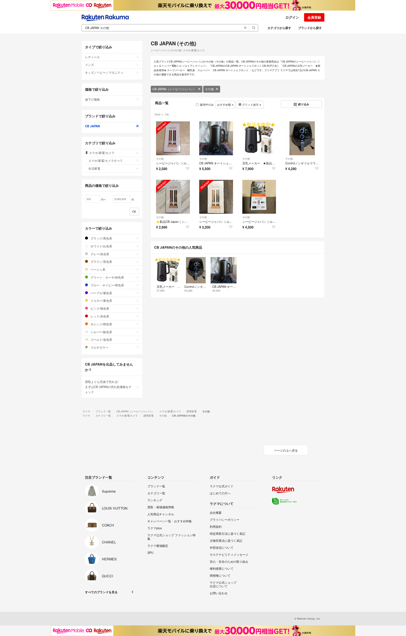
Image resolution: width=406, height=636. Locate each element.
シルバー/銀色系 (101, 332)
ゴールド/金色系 (101, 339)
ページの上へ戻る (286, 450)
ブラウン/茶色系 (101, 261)
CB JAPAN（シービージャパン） (174, 89)
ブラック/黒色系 (101, 238)
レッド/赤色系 (99, 316)
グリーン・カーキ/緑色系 (107, 277)
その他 (209, 89)
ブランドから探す (310, 28)
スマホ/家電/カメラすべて (105, 160)
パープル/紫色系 (101, 293)
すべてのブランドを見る (101, 592)
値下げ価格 (92, 99)
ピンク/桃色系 (99, 308)
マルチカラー (99, 347)
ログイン (292, 17)
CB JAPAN (92, 126)
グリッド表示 (250, 105)
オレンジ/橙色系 (101, 324)
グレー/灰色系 (99, 254)
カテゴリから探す (279, 28)
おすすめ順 (224, 105)
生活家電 (94, 168)
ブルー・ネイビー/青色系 (107, 285)
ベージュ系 (97, 269)
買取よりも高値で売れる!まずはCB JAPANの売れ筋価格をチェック (108, 387)
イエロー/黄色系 (101, 300)
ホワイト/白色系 (101, 246)
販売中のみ (207, 105)
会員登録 (314, 17)
